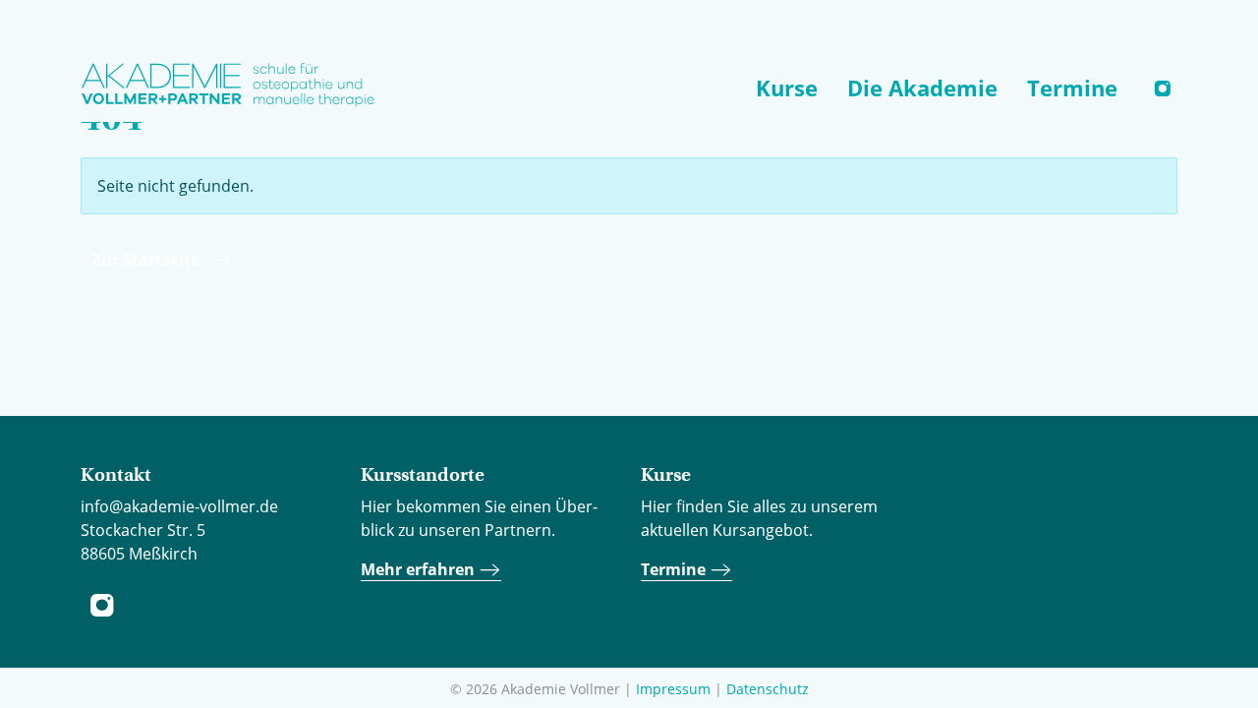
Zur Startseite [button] (146, 259)
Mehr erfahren (420, 569)
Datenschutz (767, 688)
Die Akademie (922, 87)
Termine (1072, 87)
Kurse (787, 87)
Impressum (673, 688)
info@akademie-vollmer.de (179, 506)
